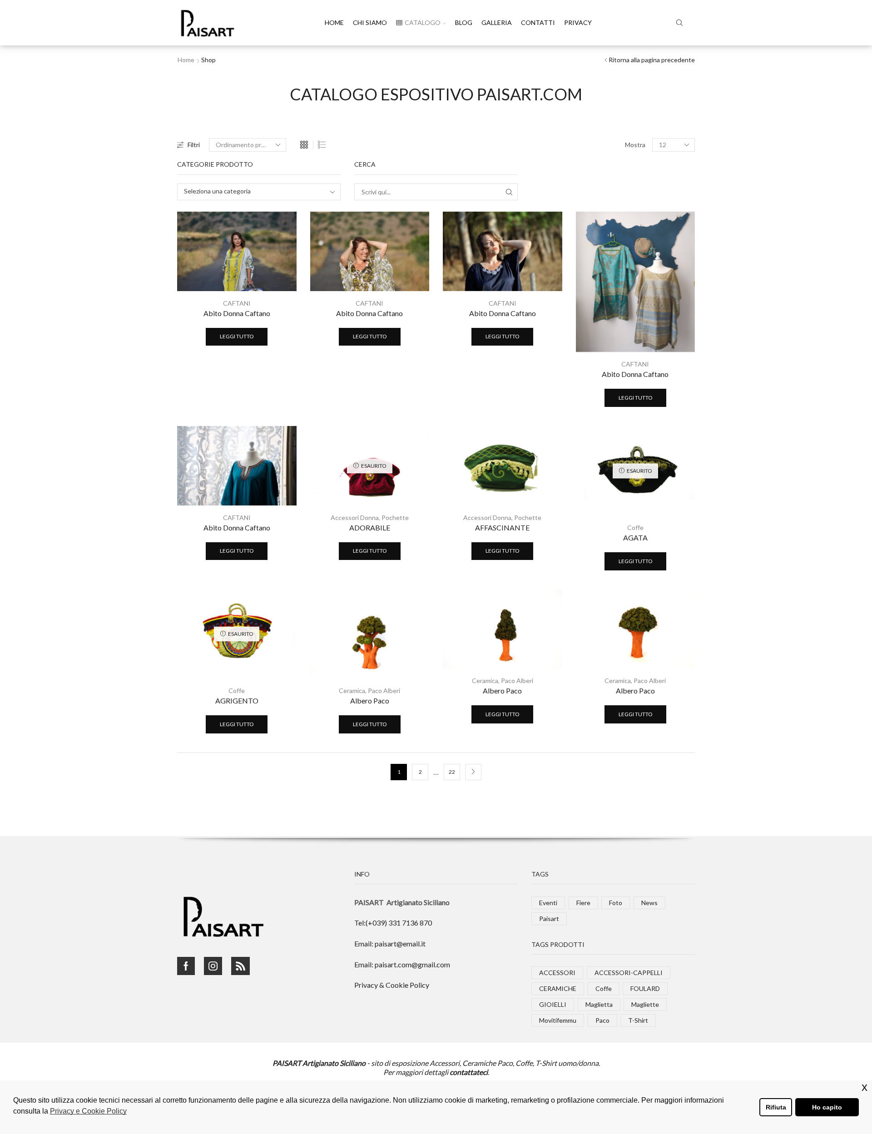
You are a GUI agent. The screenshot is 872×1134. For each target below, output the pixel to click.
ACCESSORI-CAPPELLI (629, 972)
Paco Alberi (384, 690)
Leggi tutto (236, 336)
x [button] (864, 1087)
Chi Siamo (370, 22)
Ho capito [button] (827, 1107)
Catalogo (423, 22)
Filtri (194, 145)
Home (334, 22)
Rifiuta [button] (776, 1107)
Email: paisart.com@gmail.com (402, 964)
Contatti (538, 22)
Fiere (583, 902)
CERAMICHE (557, 988)
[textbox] (253, 191)
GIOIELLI (552, 1004)
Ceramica (352, 690)
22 (452, 771)
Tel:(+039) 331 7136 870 (393, 922)
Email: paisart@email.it (390, 943)
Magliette (645, 1004)
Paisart (549, 918)
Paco (602, 1020)
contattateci (469, 1072)
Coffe (635, 527)
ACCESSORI (557, 972)
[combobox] (259, 191)
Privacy (578, 22)
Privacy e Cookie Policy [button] (88, 1111)
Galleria (496, 22)
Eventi (548, 902)
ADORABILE (369, 527)
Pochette (395, 517)
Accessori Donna (355, 517)
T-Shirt (638, 1020)
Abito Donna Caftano (236, 313)
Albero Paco (369, 700)
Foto (615, 902)
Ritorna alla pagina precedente (652, 60)
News (649, 902)
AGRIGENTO (236, 700)
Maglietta (599, 1004)
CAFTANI (237, 303)
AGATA (635, 537)
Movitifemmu (557, 1020)
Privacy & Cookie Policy (391, 984)
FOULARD (645, 988)
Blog (463, 22)
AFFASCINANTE (502, 527)
